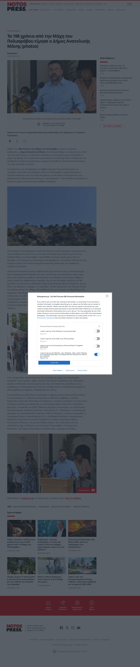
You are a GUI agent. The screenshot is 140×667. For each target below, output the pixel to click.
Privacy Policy (82, 370)
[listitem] (70, 326)
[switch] (97, 331)
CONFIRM (54, 363)
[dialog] (70, 333)
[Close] (108, 297)
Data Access (70, 370)
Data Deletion (57, 370)
